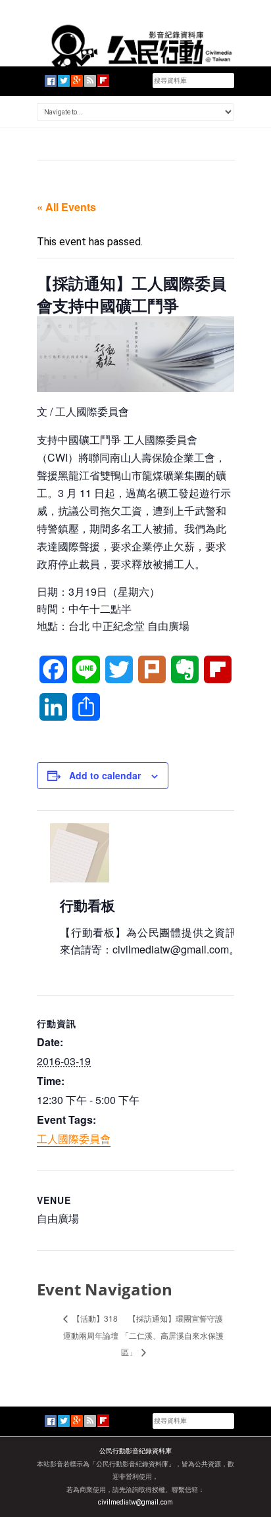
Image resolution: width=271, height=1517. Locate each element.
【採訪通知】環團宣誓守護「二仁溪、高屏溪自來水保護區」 (172, 1335)
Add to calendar (105, 775)
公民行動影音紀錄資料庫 (135, 1451)
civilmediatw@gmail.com (135, 1502)
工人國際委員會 (74, 1138)
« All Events (66, 206)
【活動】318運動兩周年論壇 (90, 1326)
